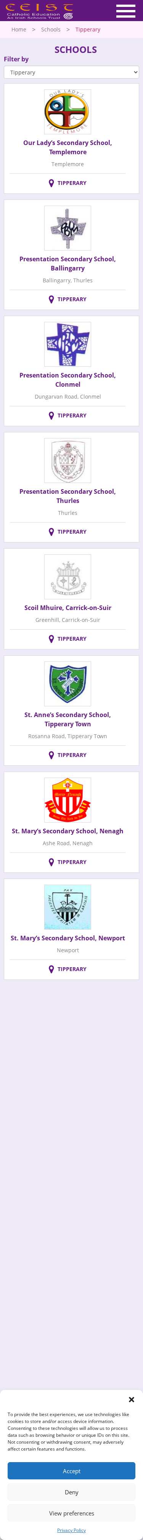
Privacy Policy (71, 1530)
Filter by (16, 59)
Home (18, 29)
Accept (71, 1471)
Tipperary (72, 182)
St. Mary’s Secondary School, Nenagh (68, 831)
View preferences (71, 1513)
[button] (131, 1399)
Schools (51, 29)
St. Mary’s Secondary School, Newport (68, 938)
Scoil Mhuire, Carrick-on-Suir (67, 607)
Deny (72, 1492)
